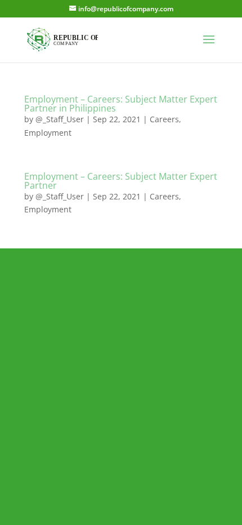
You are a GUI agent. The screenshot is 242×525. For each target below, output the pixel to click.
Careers (164, 119)
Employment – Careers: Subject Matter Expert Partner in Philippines (120, 103)
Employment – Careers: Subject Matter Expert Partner (120, 181)
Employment (47, 132)
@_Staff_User (59, 119)
